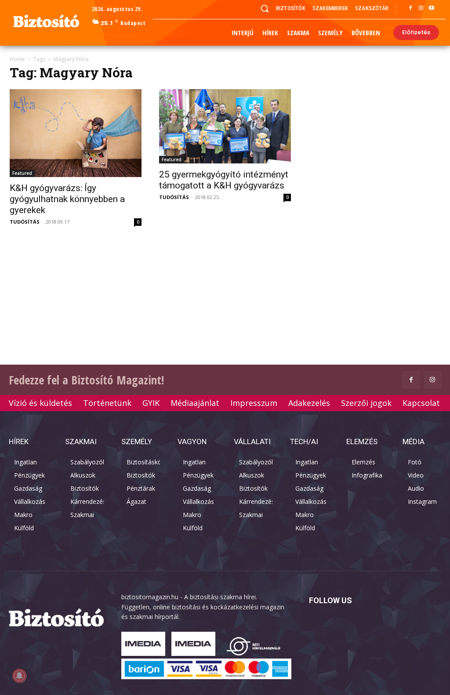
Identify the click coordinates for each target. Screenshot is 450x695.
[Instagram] (421, 8)
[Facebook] (410, 8)
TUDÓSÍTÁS (25, 221)
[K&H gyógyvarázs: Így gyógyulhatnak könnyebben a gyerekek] (76, 133)
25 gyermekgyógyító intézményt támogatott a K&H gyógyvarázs (223, 180)
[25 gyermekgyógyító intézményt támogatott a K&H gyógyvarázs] (225, 126)
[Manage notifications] (19, 676)
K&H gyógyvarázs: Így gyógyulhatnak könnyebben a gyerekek (67, 199)
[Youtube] (431, 8)
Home (17, 59)
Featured (22, 173)
